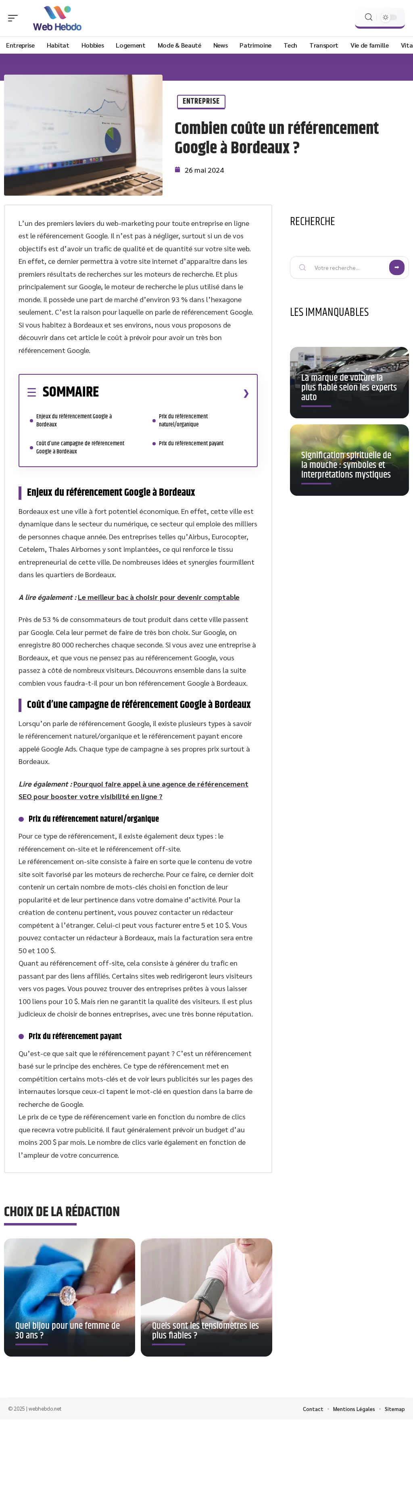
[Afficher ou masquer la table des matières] (174, 393)
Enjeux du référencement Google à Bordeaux (74, 420)
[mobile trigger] (15, 18)
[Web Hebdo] (58, 18)
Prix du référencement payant (191, 443)
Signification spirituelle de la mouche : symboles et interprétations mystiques (346, 465)
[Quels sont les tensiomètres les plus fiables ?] (206, 1297)
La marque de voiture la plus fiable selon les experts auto (349, 388)
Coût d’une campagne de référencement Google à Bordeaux (80, 447)
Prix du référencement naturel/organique (183, 420)
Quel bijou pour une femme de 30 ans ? (67, 1331)
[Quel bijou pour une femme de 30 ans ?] (69, 1297)
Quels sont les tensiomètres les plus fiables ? (205, 1331)
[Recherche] (368, 17)
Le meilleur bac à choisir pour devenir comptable (159, 596)
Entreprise (201, 101)
